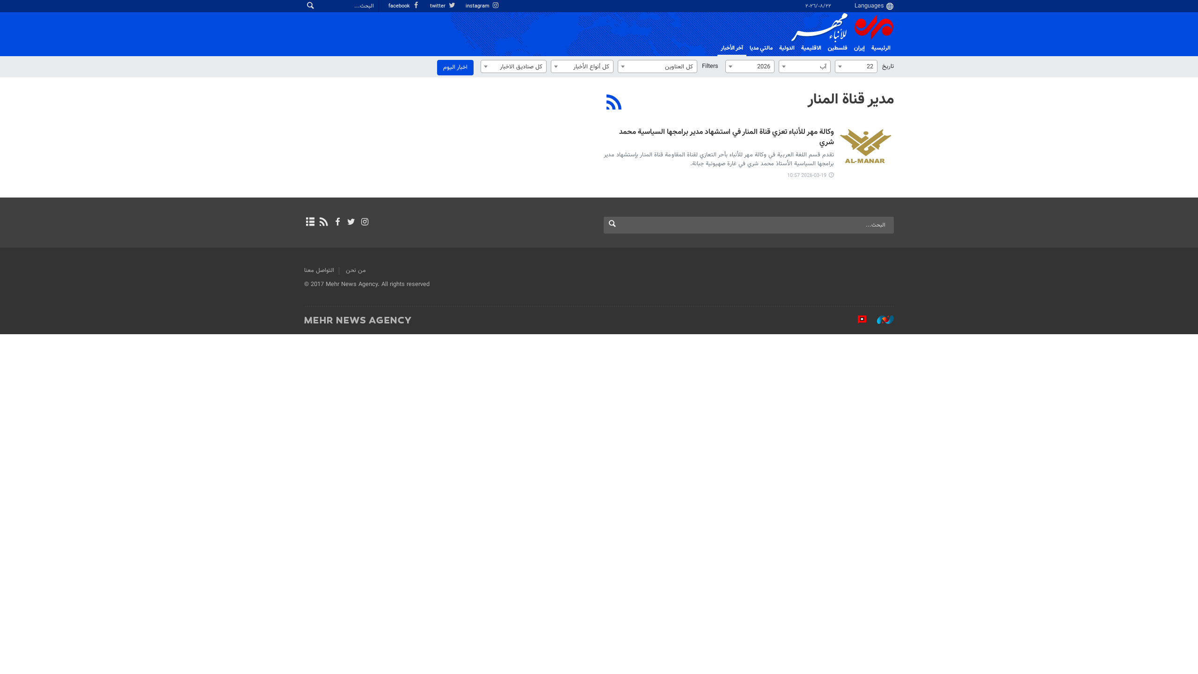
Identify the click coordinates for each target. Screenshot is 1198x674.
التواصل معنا (319, 270)
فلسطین (837, 48)
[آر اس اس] (323, 222)
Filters (710, 66)
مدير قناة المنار (851, 99)
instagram (478, 6)
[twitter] (351, 222)
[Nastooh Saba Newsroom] (881, 319)
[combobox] (856, 66)
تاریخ (888, 66)
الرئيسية (881, 48)
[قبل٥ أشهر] (866, 146)
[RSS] (614, 103)
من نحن (356, 270)
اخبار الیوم (455, 67)
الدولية (787, 48)
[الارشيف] (310, 222)
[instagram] (365, 222)
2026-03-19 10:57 (806, 176)
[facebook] (337, 222)
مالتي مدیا (761, 48)
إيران (859, 48)
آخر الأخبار (732, 48)
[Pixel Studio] (857, 319)
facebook (399, 6)
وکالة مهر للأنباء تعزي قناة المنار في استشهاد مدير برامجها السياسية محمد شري (726, 137)
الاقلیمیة (811, 48)
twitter (438, 6)
